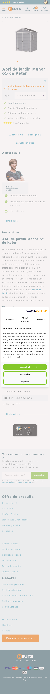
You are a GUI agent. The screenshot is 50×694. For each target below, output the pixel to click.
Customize (25, 374)
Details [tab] (41, 320)
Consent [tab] (9, 320)
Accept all (25, 367)
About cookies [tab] (25, 320)
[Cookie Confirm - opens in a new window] (36, 311)
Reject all (25, 382)
